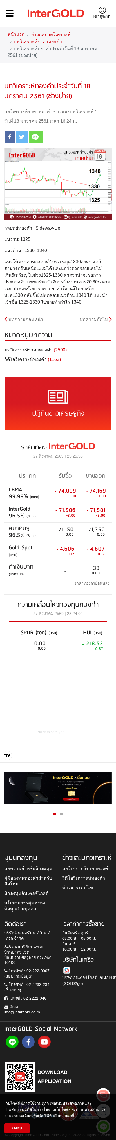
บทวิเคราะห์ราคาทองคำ (38, 41)
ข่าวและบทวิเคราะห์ (51, 34)
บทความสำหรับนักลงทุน (28, 868)
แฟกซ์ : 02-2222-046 (27, 998)
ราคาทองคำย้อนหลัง (92, 583)
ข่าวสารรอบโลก (78, 887)
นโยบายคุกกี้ (63, 1116)
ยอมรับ (17, 1128)
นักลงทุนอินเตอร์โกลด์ (26, 893)
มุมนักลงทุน (20, 858)
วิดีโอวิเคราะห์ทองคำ (83, 877)
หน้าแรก (16, 34)
